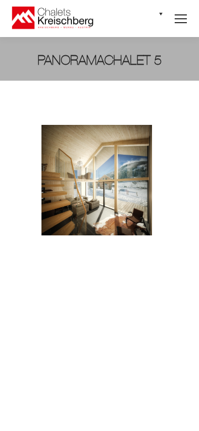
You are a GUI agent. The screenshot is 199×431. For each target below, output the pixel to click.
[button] (151, 18)
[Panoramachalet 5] (99, 180)
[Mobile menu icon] (181, 19)
